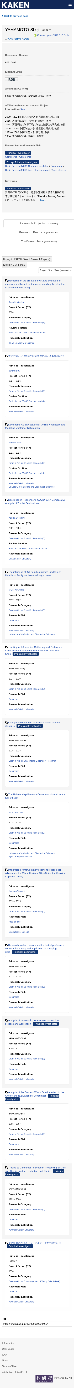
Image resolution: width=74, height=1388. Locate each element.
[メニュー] (69, 4)
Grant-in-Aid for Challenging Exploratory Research (32, 761)
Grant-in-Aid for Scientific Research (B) (27, 322)
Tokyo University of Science (21, 343)
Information (8, 1343)
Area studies (59, 170)
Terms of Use (9, 1366)
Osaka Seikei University (20, 559)
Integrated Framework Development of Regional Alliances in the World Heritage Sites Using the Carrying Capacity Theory (35, 873)
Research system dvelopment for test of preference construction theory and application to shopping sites (34, 948)
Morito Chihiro (15, 442)
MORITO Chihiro (16, 590)
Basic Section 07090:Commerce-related (27, 166)
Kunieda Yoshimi (17, 518)
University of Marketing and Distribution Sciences (32, 487)
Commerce (11, 156)
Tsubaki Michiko (16, 302)
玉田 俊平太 (14, 370)
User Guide (8, 1348)
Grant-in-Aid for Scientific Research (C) (27, 391)
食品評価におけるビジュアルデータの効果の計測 (34, 1243)
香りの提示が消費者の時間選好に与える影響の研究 (36, 356)
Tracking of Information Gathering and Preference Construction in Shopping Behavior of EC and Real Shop (33, 650)
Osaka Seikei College (19, 932)
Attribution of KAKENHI (14, 1372)
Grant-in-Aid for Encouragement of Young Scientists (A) (34, 1281)
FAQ (4, 1354)
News (5, 1360)
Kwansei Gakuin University (21, 411)
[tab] (38, 223)
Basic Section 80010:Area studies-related (27, 170)
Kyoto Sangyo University (20, 856)
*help (66, 35)
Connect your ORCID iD (50, 35)
